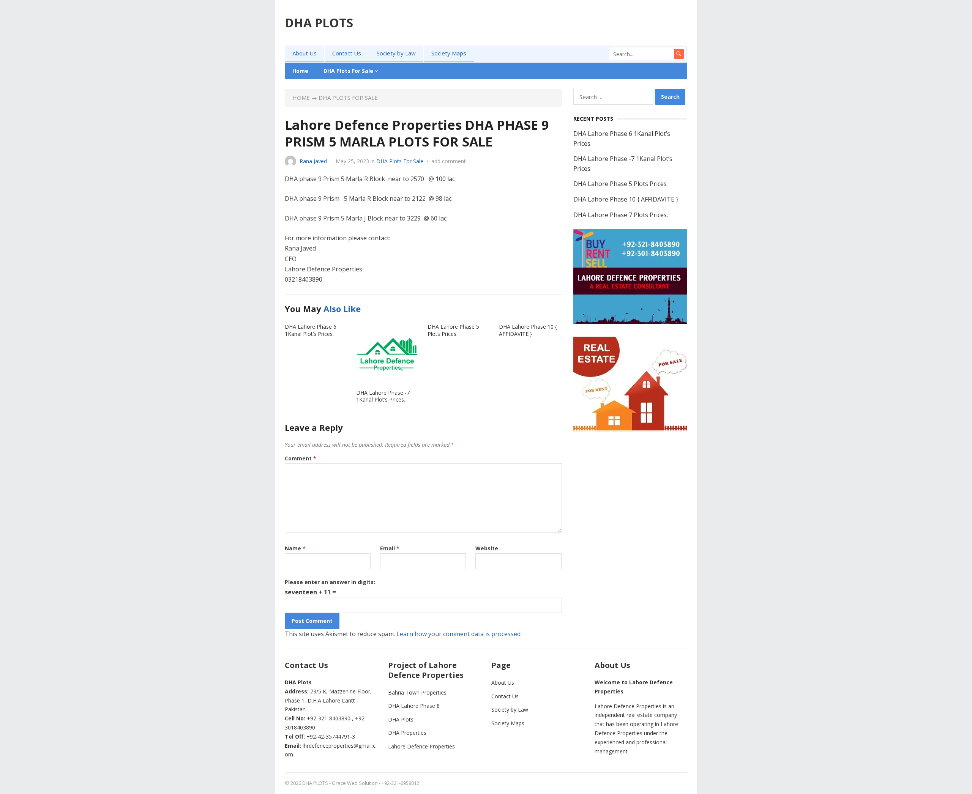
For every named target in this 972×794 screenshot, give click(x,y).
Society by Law (396, 53)
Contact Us (346, 53)
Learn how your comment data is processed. (459, 634)
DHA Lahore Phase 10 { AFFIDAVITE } (528, 330)
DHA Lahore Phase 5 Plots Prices (453, 330)
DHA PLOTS (319, 22)
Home (300, 70)
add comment (448, 161)
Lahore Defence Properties (421, 746)
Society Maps (448, 53)
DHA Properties (407, 732)
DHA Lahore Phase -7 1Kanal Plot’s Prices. (383, 396)
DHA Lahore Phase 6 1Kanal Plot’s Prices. (310, 330)
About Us (304, 53)
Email (389, 548)
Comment (300, 458)
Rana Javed (313, 161)
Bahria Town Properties (417, 692)
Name (295, 548)
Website (486, 548)
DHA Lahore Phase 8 (414, 705)
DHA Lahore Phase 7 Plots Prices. (620, 215)
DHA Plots (400, 719)
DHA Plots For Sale (348, 70)
